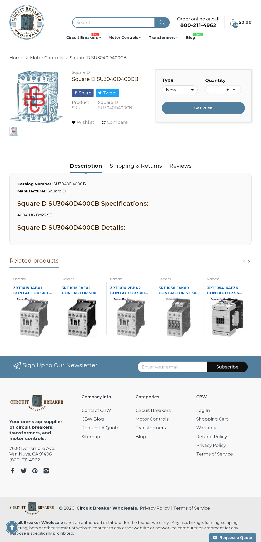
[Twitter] (24, 471)
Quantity (215, 80)
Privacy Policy (211, 445)
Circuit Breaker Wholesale (106, 508)
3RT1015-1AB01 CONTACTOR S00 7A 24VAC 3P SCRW (33, 290)
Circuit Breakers (153, 410)
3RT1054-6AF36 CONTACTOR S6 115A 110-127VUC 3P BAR (225, 290)
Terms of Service (214, 454)
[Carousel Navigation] (246, 261)
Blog (141, 436)
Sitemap (91, 436)
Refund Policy (211, 436)
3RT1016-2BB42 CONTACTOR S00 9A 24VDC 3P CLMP (129, 290)
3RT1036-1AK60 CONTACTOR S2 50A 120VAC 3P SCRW (179, 290)
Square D (81, 72)
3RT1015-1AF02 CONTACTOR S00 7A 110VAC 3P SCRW (82, 290)
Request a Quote (234, 537)
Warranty (206, 427)
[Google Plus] (46, 471)
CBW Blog (93, 419)
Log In (203, 410)
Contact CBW (96, 410)
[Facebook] (12, 471)
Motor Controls (152, 419)
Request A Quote (101, 427)
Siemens (19, 279)
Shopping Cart (212, 419)
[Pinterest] (35, 471)
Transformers (151, 427)
